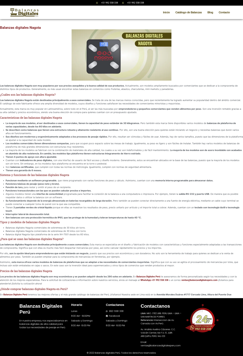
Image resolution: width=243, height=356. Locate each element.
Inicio (166, 12)
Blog (210, 12)
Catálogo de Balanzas (188, 12)
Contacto (224, 12)
